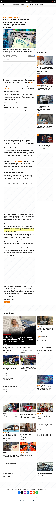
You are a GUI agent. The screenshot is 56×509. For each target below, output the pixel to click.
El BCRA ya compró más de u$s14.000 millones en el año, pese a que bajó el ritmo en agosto (44, 108)
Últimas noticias (16, 4)
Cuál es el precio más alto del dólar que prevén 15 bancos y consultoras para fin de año (44, 388)
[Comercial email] (33, 500)
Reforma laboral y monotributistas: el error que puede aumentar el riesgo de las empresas (11, 456)
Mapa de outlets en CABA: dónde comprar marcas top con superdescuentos (28, 455)
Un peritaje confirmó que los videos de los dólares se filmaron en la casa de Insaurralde (11, 349)
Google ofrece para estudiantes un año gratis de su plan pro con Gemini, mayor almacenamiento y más (45, 349)
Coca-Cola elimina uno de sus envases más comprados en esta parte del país (28, 369)
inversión (15, 239)
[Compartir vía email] (16, 56)
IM (5, 58)
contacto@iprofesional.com (28, 505)
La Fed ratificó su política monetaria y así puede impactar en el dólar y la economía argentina (45, 148)
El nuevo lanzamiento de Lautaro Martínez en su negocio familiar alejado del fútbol (10, 378)
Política (27, 4)
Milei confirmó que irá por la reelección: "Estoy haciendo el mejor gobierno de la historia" (27, 349)
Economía (22, 4)
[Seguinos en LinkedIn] (28, 492)
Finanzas (31, 4)
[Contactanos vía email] (20, 500)
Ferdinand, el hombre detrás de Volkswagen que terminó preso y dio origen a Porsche (45, 329)
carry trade (7, 302)
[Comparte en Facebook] (4, 56)
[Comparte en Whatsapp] (9, 56)
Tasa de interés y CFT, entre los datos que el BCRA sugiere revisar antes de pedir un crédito (45, 127)
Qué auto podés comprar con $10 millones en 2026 (10, 464)
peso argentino (18, 161)
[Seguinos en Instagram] (25, 492)
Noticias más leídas (8, 313)
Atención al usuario (21, 497)
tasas (30, 82)
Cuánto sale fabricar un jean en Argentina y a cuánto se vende (44, 474)
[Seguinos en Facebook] (19, 492)
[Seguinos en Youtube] (31, 492)
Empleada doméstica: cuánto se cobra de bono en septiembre (11, 415)
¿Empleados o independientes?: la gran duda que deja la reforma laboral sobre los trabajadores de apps (28, 417)
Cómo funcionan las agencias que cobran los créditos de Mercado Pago (44, 426)
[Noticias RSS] (34, 492)
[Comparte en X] (7, 56)
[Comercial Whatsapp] (35, 500)
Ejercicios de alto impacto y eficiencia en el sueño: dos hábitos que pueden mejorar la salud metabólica (10, 436)
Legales (41, 4)
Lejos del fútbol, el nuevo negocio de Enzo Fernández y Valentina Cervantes (10, 388)
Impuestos (36, 4)
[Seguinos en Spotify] (36, 492)
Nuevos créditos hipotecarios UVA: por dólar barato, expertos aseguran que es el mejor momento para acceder (45, 69)
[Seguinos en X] (22, 492)
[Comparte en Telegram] (14, 56)
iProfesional (5, 17)
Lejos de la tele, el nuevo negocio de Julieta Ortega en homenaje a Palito (27, 436)
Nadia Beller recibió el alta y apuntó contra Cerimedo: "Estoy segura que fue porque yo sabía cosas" (18, 339)
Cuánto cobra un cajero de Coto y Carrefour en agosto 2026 (45, 415)
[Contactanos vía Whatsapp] (23, 500)
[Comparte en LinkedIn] (12, 56)
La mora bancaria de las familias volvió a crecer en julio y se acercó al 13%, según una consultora (45, 89)
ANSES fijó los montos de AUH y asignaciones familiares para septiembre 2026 (10, 475)
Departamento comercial (34, 498)
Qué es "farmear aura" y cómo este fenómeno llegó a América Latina (45, 435)
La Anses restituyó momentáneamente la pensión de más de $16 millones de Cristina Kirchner (45, 340)
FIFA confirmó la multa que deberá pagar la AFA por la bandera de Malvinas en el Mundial (9, 369)
